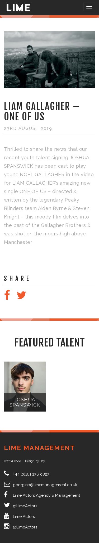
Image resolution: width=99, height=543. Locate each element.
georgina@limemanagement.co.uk (45, 484)
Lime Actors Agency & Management (46, 495)
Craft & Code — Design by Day (24, 461)
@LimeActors (25, 506)
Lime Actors (24, 516)
